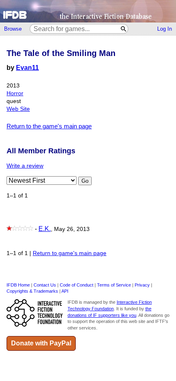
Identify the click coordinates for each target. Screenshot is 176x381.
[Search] (124, 29)
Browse (13, 29)
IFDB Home (18, 284)
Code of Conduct (76, 284)
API (64, 291)
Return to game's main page (69, 253)
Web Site (18, 109)
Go (84, 181)
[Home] (88, 11)
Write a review (25, 166)
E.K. (44, 228)
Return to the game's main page (49, 126)
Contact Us (45, 284)
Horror (15, 93)
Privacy (142, 284)
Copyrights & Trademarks (32, 291)
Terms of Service (114, 284)
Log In (164, 29)
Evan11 (27, 67)
